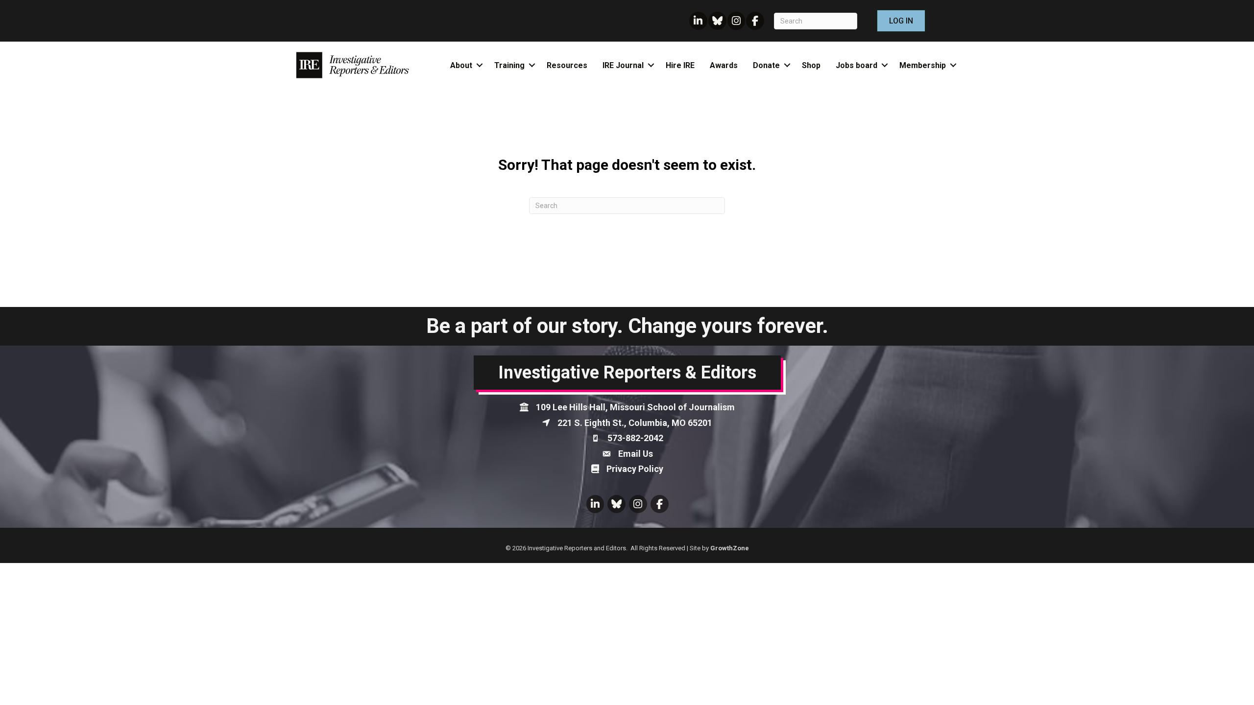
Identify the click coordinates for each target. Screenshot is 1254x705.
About (461, 65)
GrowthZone (729, 548)
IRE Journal (623, 65)
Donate (766, 65)
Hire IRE (680, 65)
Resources (567, 65)
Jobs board (856, 65)
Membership (922, 65)
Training (509, 65)
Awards (724, 65)
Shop (811, 65)
